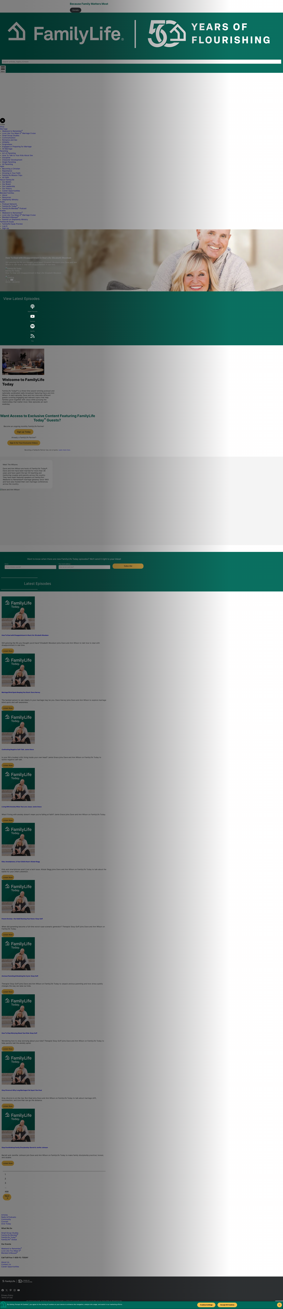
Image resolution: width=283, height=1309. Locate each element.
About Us (5, 1262)
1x (12, 280)
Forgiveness (7, 144)
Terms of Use (6, 1297)
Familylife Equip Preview (12, 224)
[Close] (279, 1304)
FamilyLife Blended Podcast (14, 208)
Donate (75, 10)
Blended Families (7, 193)
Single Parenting (9, 162)
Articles (4, 1215)
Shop (2, 127)
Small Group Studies (10, 135)
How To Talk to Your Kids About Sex (17, 155)
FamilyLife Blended (9, 1235)
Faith (2, 166)
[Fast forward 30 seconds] (15, 280)
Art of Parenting (9, 153)
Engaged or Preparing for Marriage (17, 146)
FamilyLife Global (9, 1239)
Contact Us (6, 1264)
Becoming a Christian (11, 169)
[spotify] (32, 326)
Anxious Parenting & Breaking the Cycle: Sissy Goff (20, 976)
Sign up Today (24, 432)
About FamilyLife (7, 180)
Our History (7, 188)
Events (3, 210)
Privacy (79, 571)
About (4, 195)
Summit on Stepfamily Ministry (15, 219)
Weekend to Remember (12, 131)
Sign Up (5, 228)
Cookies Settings (206, 1305)
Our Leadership (8, 186)
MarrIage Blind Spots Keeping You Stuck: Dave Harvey (21, 692)
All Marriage (7, 149)
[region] (141, 1305)
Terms (73, 571)
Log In (4, 226)
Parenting (4, 151)
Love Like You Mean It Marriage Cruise (19, 133)
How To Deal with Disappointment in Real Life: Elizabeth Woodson (38, 258)
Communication (8, 138)
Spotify (32, 331)
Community (6, 1219)
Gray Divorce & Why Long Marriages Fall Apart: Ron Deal (22, 1090)
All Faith (5, 177)
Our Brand (6, 184)
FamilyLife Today (9, 206)
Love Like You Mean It (11, 1251)
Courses (4, 1221)
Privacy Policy (7, 1295)
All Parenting (7, 164)
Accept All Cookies (227, 1305)
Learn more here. (65, 450)
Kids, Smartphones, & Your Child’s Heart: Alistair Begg (21, 862)
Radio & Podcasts (8, 1217)
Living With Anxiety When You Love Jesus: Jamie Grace (22, 807)
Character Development (12, 160)
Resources (6, 197)
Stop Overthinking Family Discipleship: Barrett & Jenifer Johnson (25, 1147)
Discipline (6, 157)
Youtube (32, 321)
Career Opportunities (11, 191)
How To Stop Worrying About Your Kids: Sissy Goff (19, 1033)
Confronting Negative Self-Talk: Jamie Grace (18, 749)
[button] (8, 651)
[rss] (32, 336)
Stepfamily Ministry (10, 199)
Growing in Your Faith (11, 173)
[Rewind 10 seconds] (9, 280)
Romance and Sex (9, 140)
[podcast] (32, 306)
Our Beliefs (6, 182)
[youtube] (32, 316)
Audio (2, 202)
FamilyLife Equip (7, 222)
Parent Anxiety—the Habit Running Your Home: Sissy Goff (22, 919)
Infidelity (5, 142)
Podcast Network (9, 204)
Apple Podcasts (32, 311)
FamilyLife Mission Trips (12, 175)
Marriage (3, 129)
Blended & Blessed (10, 217)
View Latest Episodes (21, 298)
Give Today (6, 1224)
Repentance (7, 171)
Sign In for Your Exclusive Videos (24, 443)
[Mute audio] (6, 280)
